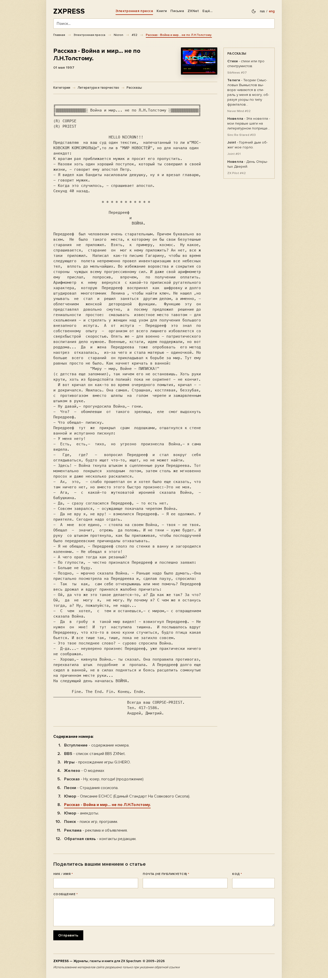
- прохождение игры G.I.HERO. (97, 762)
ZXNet (193, 11)
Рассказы (134, 88)
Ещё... (207, 11)
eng (272, 11)
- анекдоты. (81, 813)
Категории (61, 88)
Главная (59, 35)
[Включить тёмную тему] (253, 11)
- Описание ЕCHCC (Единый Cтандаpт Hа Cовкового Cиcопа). (127, 796)
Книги (162, 11)
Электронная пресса (134, 11)
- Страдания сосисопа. (91, 787)
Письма (177, 11)
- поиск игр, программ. (91, 821)
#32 (134, 35)
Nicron (118, 35)
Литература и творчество (98, 88)
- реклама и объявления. (96, 830)
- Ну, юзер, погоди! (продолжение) (104, 779)
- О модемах (84, 770)
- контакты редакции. (100, 838)
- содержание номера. (96, 745)
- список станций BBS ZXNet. (95, 753)
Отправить (68, 935)
